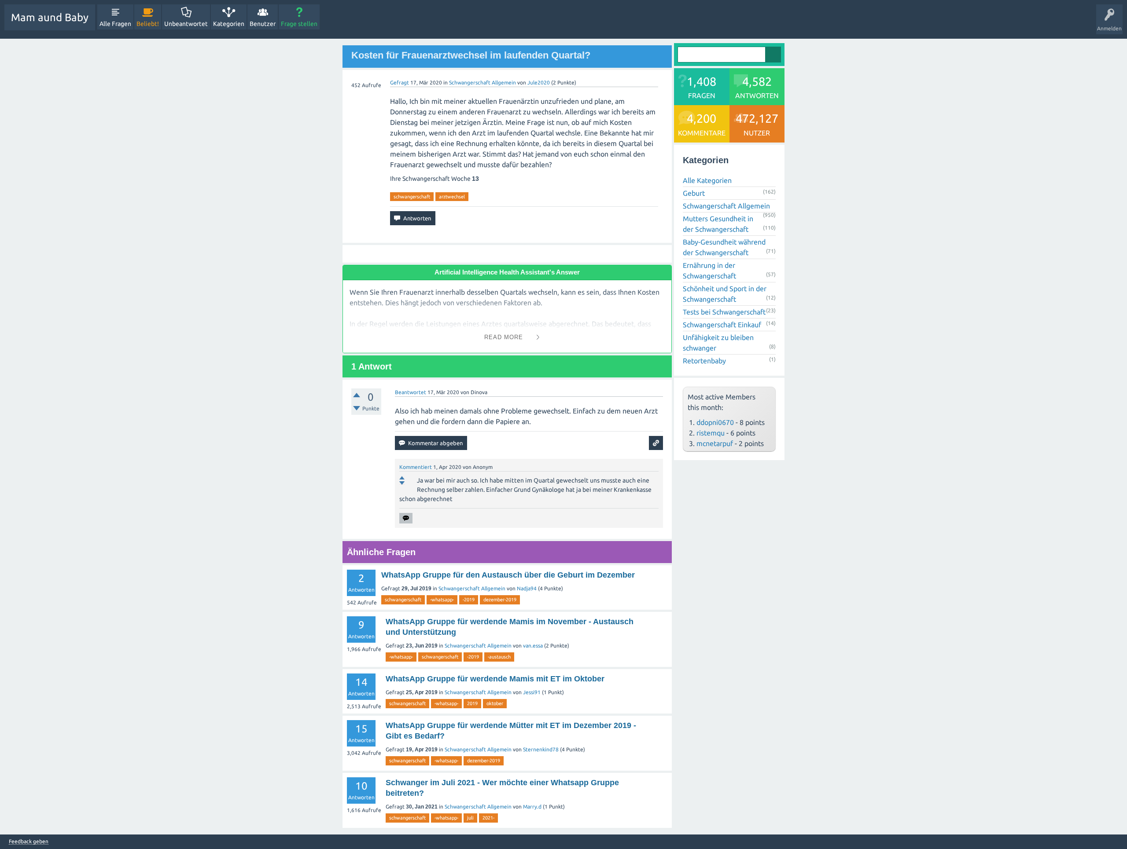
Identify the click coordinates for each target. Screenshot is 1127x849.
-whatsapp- (442, 599)
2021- (488, 817)
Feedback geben (28, 841)
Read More (503, 337)
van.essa (533, 645)
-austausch (499, 656)
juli (470, 817)
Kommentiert (415, 467)
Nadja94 (527, 588)
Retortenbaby (704, 361)
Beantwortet (410, 392)
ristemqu (710, 433)
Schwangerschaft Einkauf (722, 325)
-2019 (469, 599)
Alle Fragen (115, 23)
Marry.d (532, 806)
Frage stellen (299, 23)
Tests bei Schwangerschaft (724, 312)
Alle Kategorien (707, 180)
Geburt (694, 193)
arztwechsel (452, 196)
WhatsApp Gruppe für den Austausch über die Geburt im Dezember (508, 575)
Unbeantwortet (186, 23)
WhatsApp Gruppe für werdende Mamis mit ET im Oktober (495, 678)
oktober (494, 703)
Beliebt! (147, 23)
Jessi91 (532, 692)
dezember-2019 (499, 599)
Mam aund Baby (49, 17)
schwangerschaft (412, 196)
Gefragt (399, 82)
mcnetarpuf (714, 443)
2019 (472, 703)
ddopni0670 (715, 422)
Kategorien (228, 23)
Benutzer (263, 23)
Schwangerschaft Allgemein (482, 82)
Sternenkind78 (541, 749)
